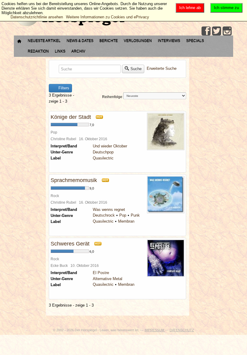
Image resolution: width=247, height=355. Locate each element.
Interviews (169, 41)
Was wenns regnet (109, 209)
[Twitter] (216, 31)
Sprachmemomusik (74, 180)
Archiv (78, 51)
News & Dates (80, 41)
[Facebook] (206, 31)
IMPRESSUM (155, 330)
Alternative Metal (107, 278)
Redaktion (38, 51)
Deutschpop (103, 152)
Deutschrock (104, 215)
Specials (195, 41)
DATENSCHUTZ (182, 330)
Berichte (108, 41)
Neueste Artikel (44, 41)
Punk (135, 215)
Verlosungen (138, 41)
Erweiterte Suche (162, 68)
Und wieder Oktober (110, 146)
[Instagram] (227, 31)
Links (60, 51)
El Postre (101, 272)
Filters (63, 88)
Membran (126, 221)
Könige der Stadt (71, 117)
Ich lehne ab (190, 7)
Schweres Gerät (70, 244)
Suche (136, 68)
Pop (122, 215)
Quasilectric (103, 158)
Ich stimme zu (226, 7)
